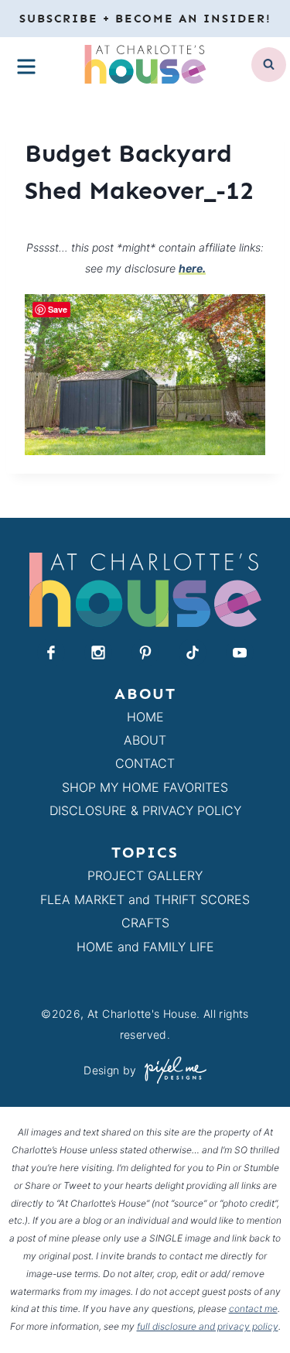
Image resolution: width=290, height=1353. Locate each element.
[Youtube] (240, 652)
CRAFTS (145, 922)
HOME (145, 716)
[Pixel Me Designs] (171, 1070)
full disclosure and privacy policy (207, 1326)
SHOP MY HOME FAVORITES (145, 787)
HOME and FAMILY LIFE (145, 946)
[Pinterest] (145, 652)
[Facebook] (51, 652)
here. (192, 268)
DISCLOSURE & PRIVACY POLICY (145, 810)
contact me (253, 1308)
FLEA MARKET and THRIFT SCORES (145, 899)
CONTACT (145, 763)
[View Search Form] (268, 64)
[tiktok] (192, 652)
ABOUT (145, 740)
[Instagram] (98, 652)
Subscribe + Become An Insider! (145, 19)
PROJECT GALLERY (145, 875)
